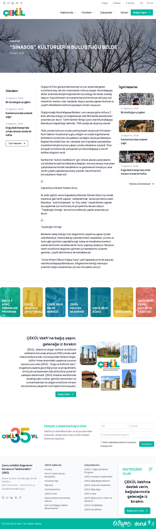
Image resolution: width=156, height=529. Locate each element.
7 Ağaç (104, 3)
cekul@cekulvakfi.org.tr (13, 488)
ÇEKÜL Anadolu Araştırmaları (98, 476)
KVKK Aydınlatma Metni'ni (115, 442)
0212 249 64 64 (10, 485)
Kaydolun (147, 444)
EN (141, 3)
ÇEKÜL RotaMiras (93, 509)
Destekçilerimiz (52, 489)
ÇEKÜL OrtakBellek (93, 505)
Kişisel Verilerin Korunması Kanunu (57, 499)
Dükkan (117, 3)
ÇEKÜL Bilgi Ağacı (92, 489)
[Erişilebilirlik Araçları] (149, 522)
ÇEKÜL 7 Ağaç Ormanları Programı (96, 471)
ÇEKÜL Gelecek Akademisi (97, 485)
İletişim (124, 12)
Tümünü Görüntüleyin (140, 183)
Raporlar (49, 485)
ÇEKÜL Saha (90, 493)
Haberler (15, 40)
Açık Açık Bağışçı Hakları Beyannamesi (56, 507)
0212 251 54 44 (27, 485)
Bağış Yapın (140, 12)
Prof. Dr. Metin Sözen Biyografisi (55, 475)
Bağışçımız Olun (135, 510)
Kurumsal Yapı (51, 480)
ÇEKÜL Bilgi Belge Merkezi (97, 480)
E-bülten (130, 3)
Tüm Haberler (15, 143)
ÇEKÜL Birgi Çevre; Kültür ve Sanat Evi (98, 499)
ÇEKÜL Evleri (51, 493)
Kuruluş (48, 469)
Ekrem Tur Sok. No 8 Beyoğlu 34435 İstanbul (19, 480)
